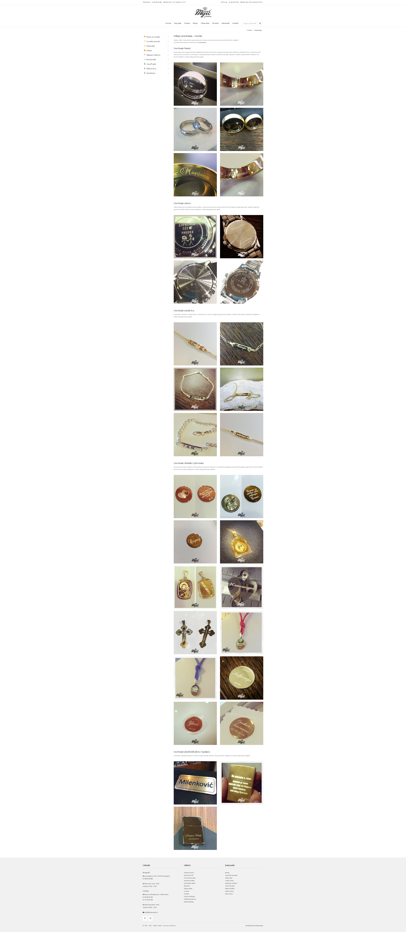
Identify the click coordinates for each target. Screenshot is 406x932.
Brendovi (215, 23)
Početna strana (189, 873)
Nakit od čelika (230, 888)
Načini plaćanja (189, 902)
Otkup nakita (188, 888)
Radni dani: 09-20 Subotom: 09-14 (252, 2)
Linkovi (187, 865)
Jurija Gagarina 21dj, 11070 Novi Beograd (157, 876)
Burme (227, 873)
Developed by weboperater (254, 925)
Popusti (187, 23)
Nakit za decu (229, 891)
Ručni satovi (229, 894)
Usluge (195, 23)
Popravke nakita (189, 881)
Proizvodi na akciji (189, 878)
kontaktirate (202, 42)
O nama (186, 891)
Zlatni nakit (228, 878)
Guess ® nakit (230, 886)
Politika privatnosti (190, 899)
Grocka (225, 2)
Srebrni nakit (229, 881)
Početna (168, 23)
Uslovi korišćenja (189, 896)
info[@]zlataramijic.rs (151, 912)
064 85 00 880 (157, 2)
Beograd (147, 2)
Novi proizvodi (188, 875)
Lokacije (146, 865)
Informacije (226, 23)
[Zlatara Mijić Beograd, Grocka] (203, 12)
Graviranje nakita (189, 883)
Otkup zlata (205, 23)
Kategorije (177, 23)
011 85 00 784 (148, 900)
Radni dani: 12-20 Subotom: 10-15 (175, 2)
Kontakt (235, 23)
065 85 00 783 (234, 2)
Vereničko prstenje (231, 875)
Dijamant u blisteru (231, 883)
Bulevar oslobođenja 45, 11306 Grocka (156, 894)
